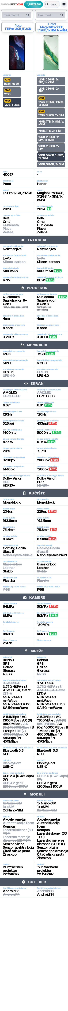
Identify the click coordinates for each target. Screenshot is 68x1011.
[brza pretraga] (47, 4)
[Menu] (64, 4)
